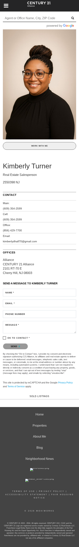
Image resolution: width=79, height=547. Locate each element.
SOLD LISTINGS (39, 396)
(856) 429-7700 (12, 230)
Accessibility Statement (26, 495)
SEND (14, 346)
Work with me (39, 146)
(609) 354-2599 (12, 208)
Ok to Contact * (18, 338)
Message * (12, 325)
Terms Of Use (23, 491)
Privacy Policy (65, 382)
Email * (10, 303)
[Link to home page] (39, 6)
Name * (9, 292)
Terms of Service (16, 386)
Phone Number (15, 314)
